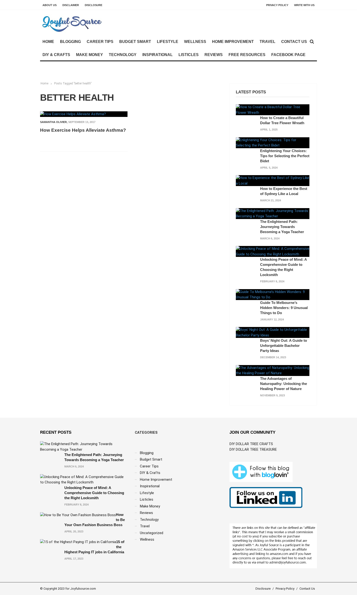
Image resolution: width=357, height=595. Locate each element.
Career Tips (100, 42)
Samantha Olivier (53, 122)
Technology (122, 55)
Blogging (70, 42)
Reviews (213, 55)
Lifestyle (167, 42)
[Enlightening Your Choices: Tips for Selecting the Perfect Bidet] (272, 142)
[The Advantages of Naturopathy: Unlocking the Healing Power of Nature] (272, 370)
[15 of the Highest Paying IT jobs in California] (78, 542)
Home (48, 42)
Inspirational (157, 55)
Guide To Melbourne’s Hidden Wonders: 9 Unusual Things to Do (284, 308)
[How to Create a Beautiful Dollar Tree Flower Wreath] (272, 109)
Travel (267, 42)
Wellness (195, 42)
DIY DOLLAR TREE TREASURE (253, 449)
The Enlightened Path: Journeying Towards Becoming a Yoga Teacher (282, 227)
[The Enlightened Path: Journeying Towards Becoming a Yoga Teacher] (272, 213)
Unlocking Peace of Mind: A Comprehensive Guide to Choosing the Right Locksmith (94, 493)
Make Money (89, 55)
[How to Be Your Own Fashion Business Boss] (78, 515)
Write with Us (304, 5)
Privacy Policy (277, 5)
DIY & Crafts (56, 55)
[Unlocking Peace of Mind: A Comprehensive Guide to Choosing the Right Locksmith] (272, 251)
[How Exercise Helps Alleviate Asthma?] (73, 114)
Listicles (188, 55)
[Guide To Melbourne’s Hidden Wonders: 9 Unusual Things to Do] (272, 294)
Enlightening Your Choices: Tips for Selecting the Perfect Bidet (284, 156)
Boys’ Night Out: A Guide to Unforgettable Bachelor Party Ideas (283, 345)
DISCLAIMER (70, 5)
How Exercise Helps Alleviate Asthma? (83, 130)
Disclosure (93, 5)
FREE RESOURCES (247, 55)
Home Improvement (233, 42)
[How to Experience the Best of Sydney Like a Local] (272, 180)
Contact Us (294, 42)
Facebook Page (288, 55)
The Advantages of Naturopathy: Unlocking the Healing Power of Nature (283, 383)
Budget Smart (135, 42)
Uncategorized (151, 533)
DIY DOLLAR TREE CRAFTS (251, 444)
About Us (49, 5)
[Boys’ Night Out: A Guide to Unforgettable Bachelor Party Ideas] (272, 332)
